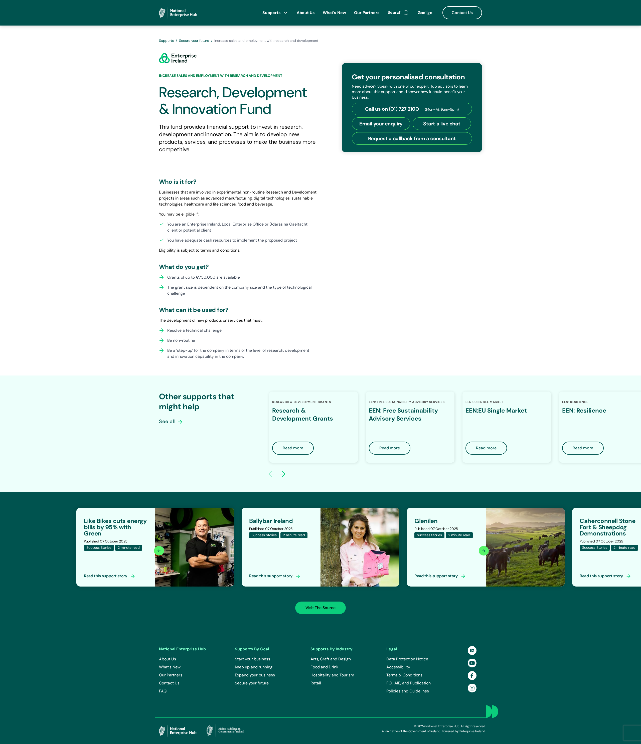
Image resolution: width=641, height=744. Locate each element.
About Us (306, 12)
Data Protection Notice (407, 659)
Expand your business (255, 675)
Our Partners (367, 12)
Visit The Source (320, 607)
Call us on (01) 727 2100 (412, 109)
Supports (272, 12)
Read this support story (106, 576)
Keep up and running (253, 667)
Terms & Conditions (404, 675)
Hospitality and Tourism (332, 675)
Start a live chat (441, 123)
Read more (293, 448)
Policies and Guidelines (407, 691)
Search (395, 12)
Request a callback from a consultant (412, 138)
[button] (282, 473)
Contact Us (462, 12)
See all (168, 421)
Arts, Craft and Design (330, 659)
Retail (315, 683)
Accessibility (398, 667)
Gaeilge (425, 12)
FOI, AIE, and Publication (408, 683)
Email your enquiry (381, 123)
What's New (334, 12)
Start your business (252, 659)
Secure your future (194, 40)
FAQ (163, 691)
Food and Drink (324, 667)
